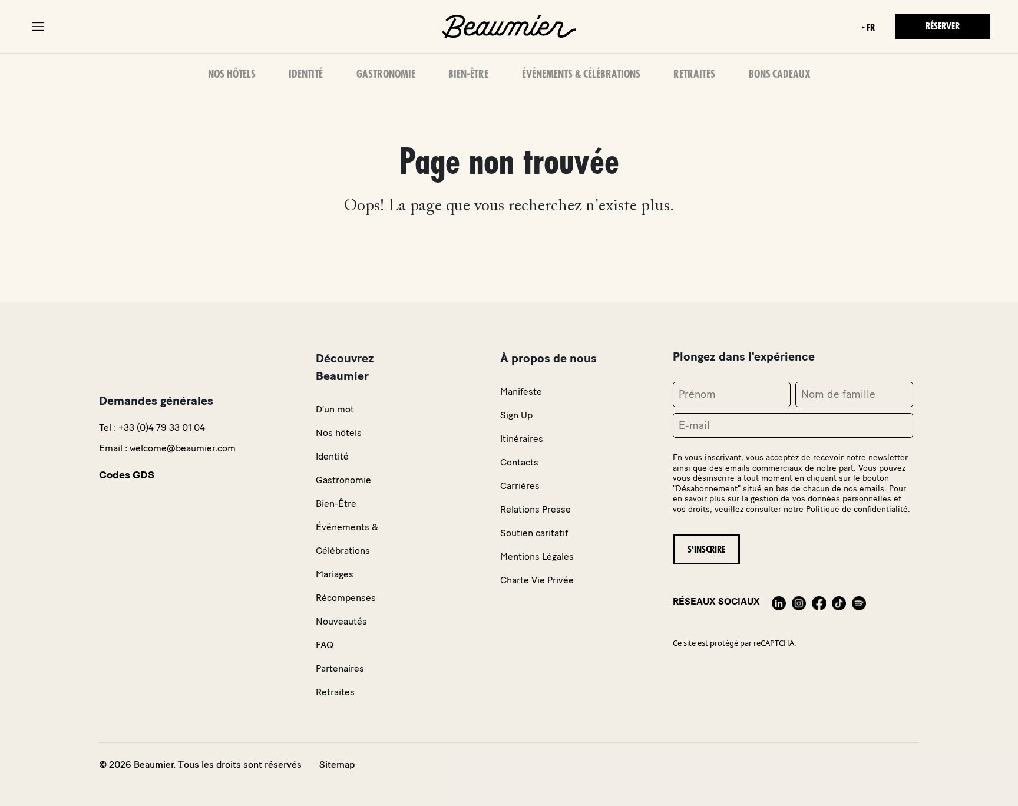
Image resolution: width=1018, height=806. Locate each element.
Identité (306, 74)
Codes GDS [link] (126, 474)
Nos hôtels (232, 74)
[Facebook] (819, 601)
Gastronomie (385, 74)
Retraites (694, 74)
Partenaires (340, 668)
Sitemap (337, 764)
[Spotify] (859, 601)
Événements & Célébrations (581, 74)
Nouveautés (341, 621)
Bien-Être (468, 74)
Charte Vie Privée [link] (537, 580)
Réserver (943, 26)
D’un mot (335, 409)
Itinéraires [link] (521, 438)
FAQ (324, 644)
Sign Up (516, 415)
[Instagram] (799, 601)
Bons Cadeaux (780, 74)
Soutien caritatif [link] (534, 533)
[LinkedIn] (779, 601)
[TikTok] (839, 601)
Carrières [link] (520, 485)
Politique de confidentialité (857, 509)
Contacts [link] (519, 462)
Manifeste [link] (521, 391)
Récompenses (346, 597)
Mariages (334, 574)
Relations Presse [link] (535, 509)
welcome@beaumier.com (183, 448)
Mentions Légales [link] (537, 556)
